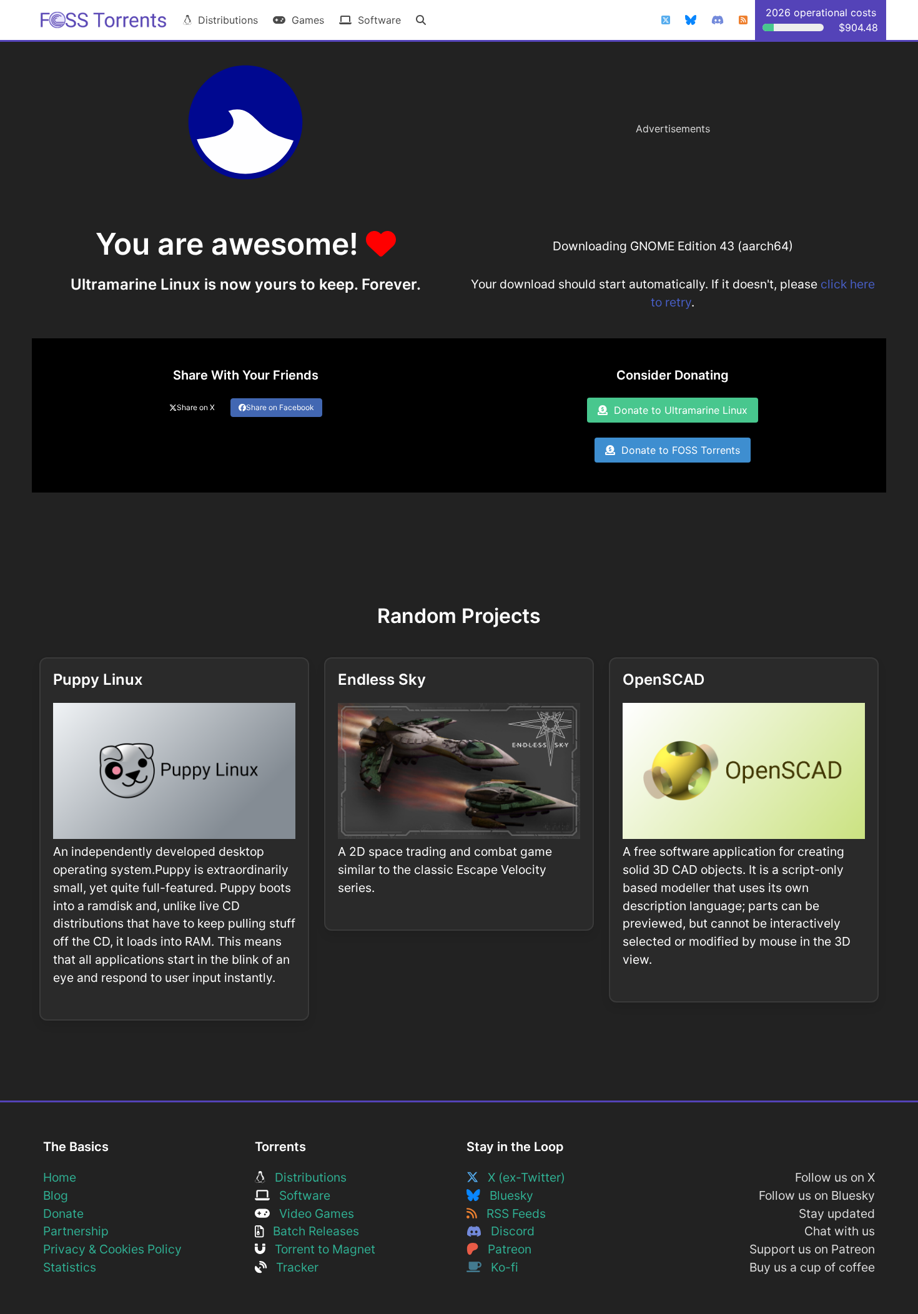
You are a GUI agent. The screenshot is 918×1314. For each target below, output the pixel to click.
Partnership (76, 1230)
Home (59, 1177)
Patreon (504, 1249)
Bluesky (506, 1195)
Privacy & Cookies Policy (112, 1249)
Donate (63, 1213)
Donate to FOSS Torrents (677, 450)
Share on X (196, 407)
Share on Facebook (280, 407)
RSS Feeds (511, 1213)
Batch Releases (311, 1230)
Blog (55, 1195)
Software (376, 20)
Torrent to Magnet (320, 1249)
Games (304, 20)
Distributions (225, 20)
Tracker (292, 1267)
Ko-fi (499, 1267)
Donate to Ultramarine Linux (678, 410)
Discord (508, 1230)
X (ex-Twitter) (521, 1177)
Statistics (69, 1267)
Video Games (312, 1213)
